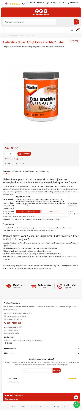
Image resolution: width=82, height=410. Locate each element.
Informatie (6, 171)
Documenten (16, 171)
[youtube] (11, 344)
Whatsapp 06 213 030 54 (58, 3)
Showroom (74, 3)
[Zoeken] (76, 22)
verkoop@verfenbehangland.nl (16, 316)
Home (4, 35)
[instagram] (8, 344)
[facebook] (5, 344)
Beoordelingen (74, 40)
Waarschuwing (28, 171)
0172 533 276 (40, 3)
